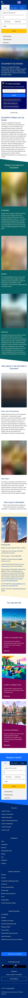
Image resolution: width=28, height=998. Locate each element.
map (15, 551)
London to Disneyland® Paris (9, 820)
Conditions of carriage (7, 920)
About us (3, 874)
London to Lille (5, 830)
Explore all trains (7, 36)
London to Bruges (6, 827)
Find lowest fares (7, 39)
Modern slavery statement (8, 893)
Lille (2, 857)
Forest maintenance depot (8, 903)
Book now (6, 650)
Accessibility (4, 914)
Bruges (3, 854)
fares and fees (10, 988)
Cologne (3, 863)
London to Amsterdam (7, 814)
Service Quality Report (7, 887)
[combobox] (14, 13)
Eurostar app (4, 890)
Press (8, 896)
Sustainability (5, 900)
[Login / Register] (22, 2)
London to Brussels (6, 817)
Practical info (14, 112)
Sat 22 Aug (7, 21)
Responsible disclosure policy (9, 933)
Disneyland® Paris (6, 850)
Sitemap (3, 917)
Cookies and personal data (8, 923)
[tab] (5, 7)
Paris (2, 841)
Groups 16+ (6, 42)
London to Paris (5, 811)
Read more (7, 696)
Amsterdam (4, 844)
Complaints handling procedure (14, 881)
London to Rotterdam (7, 823)
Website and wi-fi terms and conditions (11, 939)
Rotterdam (4, 860)
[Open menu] (25, 2)
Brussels (3, 847)
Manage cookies (5, 927)
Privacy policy (5, 930)
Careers (3, 878)
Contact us (4, 884)
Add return (18, 21)
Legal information (6, 936)
